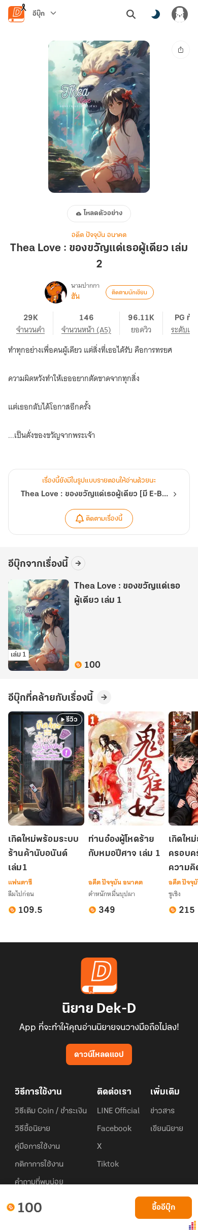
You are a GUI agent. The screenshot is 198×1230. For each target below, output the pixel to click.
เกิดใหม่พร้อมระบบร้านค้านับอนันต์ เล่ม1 (43, 854)
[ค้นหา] (131, 14)
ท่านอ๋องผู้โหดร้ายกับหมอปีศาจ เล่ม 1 (124, 847)
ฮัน (75, 296)
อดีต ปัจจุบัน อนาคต (99, 235)
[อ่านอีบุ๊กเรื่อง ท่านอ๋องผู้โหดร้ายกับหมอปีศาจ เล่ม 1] (126, 768)
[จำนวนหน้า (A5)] (90, 323)
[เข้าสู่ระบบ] (180, 14)
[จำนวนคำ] (34, 323)
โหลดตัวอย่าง (103, 213)
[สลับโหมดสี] (155, 14)
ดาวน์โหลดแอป (99, 1055)
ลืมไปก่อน (21, 894)
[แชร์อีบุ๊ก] (181, 50)
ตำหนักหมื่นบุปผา (111, 894)
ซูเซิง (175, 894)
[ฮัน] (56, 292)
